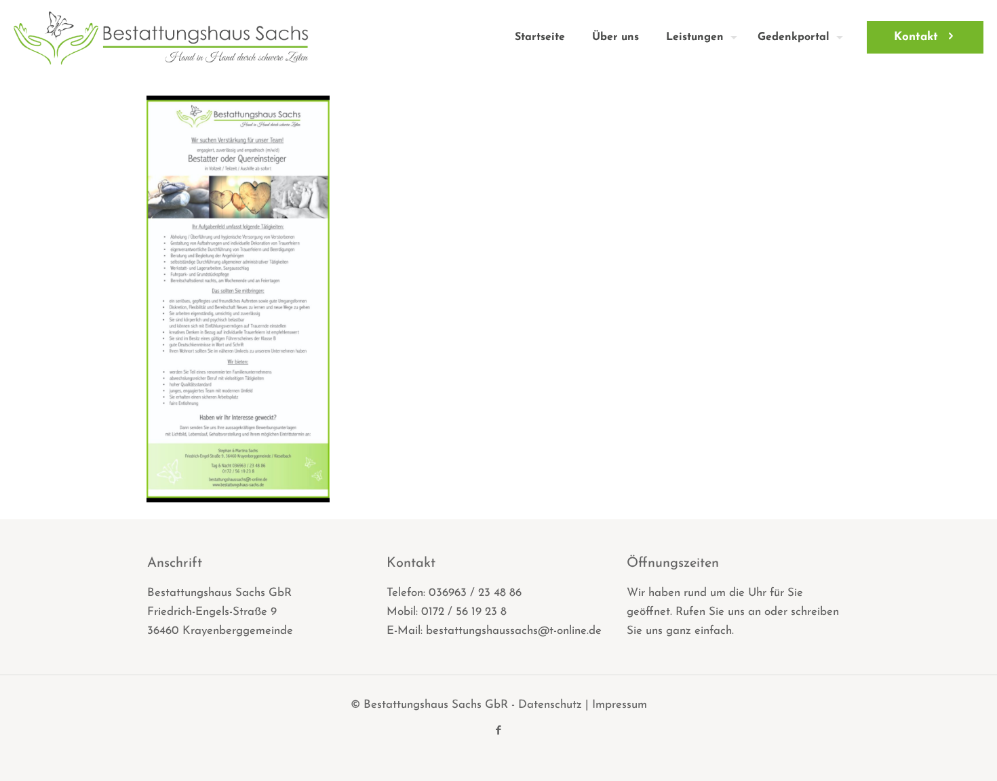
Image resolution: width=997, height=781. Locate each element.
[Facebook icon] (499, 731)
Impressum (619, 704)
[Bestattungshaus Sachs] (161, 37)
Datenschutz (550, 704)
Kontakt (916, 37)
